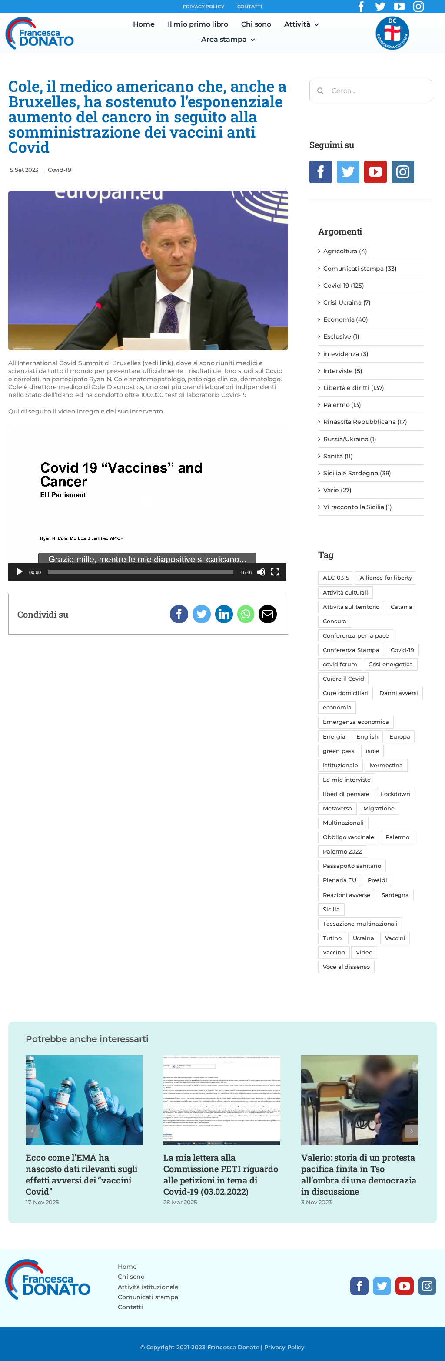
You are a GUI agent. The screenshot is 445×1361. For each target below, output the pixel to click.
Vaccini (395, 938)
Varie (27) (337, 490)
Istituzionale (340, 765)
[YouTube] (375, 172)
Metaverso (337, 808)
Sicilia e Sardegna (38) (357, 473)
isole (372, 751)
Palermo (397, 837)
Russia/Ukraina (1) (349, 439)
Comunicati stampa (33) (359, 268)
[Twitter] (201, 614)
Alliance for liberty (386, 578)
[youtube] (399, 6)
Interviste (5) (342, 371)
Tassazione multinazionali (360, 924)
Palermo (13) (342, 405)
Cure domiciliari (345, 693)
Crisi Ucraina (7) (347, 302)
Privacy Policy (284, 1347)
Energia (334, 736)
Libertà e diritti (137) (353, 388)
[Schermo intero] (275, 572)
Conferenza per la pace (356, 635)
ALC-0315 (336, 578)
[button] (147, 502)
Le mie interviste (347, 779)
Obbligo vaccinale (348, 837)
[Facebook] (179, 614)
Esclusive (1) (341, 336)
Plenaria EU (339, 880)
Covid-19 (59, 169)
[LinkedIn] (224, 614)
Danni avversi (398, 693)
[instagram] (418, 6)
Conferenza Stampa (351, 650)
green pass (339, 751)
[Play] (19, 572)
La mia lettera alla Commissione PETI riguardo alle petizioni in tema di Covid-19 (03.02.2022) (220, 1174)
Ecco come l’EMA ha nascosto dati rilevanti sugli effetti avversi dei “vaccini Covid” (81, 1174)
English (367, 736)
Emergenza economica (356, 722)
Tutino (332, 938)
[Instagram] (403, 172)
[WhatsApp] (245, 614)
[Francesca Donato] (39, 19)
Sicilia (331, 909)
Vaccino (334, 952)
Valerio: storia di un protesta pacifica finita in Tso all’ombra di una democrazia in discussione (358, 1174)
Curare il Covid (343, 678)
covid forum (340, 664)
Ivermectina (386, 765)
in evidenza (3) (345, 354)
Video (364, 952)
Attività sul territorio (351, 607)
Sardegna (395, 895)
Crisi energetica (391, 664)
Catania (401, 607)
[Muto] (261, 572)
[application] (147, 502)
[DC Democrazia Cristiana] (392, 19)
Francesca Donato (233, 1347)
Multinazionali (343, 823)
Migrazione (379, 808)
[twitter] (380, 6)
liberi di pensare (346, 794)
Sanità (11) (337, 456)
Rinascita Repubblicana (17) (365, 422)
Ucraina (363, 938)
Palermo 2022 (342, 851)
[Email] (267, 614)
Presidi (377, 880)
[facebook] (361, 6)
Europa (399, 736)
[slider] (140, 572)
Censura (334, 621)
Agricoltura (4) (345, 251)
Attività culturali (345, 592)
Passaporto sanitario (352, 866)
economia (337, 707)
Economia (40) (345, 319)
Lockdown (395, 794)
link (165, 363)
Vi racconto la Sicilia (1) (357, 507)
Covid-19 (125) (343, 285)
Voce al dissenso (346, 967)
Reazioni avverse (346, 895)
